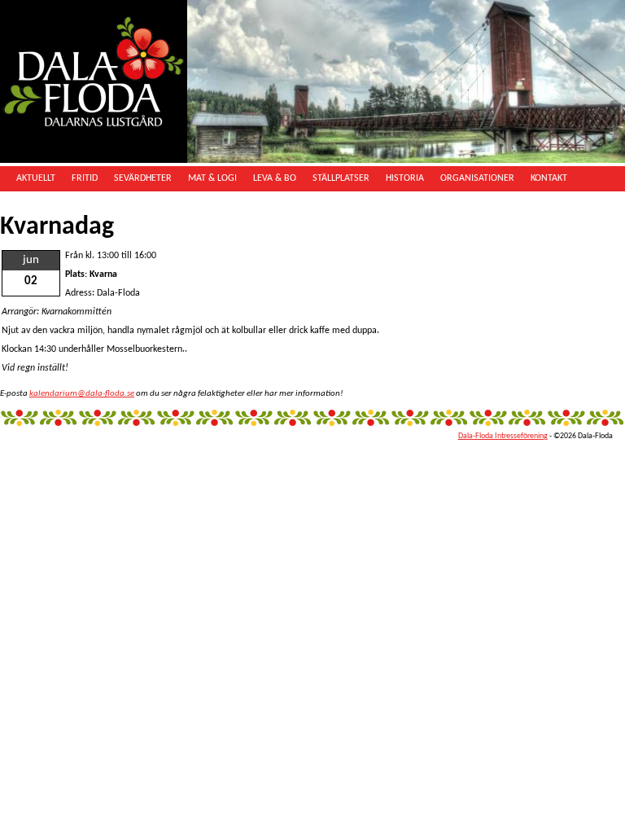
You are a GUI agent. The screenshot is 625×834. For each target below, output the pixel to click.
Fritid (85, 178)
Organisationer (477, 178)
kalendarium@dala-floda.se (81, 393)
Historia (405, 178)
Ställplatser (340, 178)
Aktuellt (35, 178)
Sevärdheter (143, 178)
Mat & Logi (212, 178)
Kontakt (549, 178)
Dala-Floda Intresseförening (503, 436)
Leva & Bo (274, 178)
